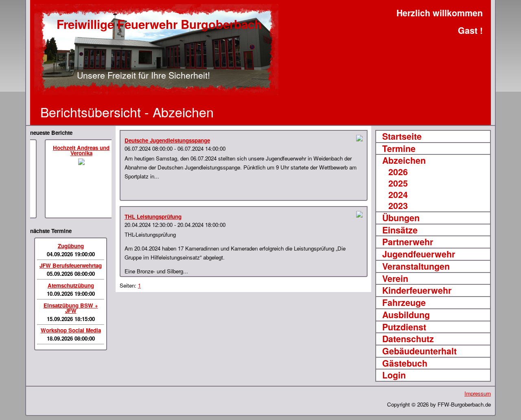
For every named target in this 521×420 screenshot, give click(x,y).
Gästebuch (404, 363)
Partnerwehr (407, 242)
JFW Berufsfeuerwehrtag (70, 265)
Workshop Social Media (71, 330)
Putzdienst (404, 327)
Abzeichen (404, 160)
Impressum (477, 393)
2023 (398, 205)
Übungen (401, 218)
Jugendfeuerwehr (418, 254)
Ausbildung (406, 315)
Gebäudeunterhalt (419, 351)
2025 (398, 183)
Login (394, 375)
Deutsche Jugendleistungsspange (167, 140)
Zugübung (71, 246)
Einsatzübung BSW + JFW (71, 307)
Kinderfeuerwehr (416, 290)
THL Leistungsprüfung (153, 216)
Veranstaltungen (416, 266)
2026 (398, 172)
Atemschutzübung (71, 285)
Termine (399, 148)
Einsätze (400, 230)
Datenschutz (408, 339)
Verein (395, 278)
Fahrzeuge (404, 302)
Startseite (402, 136)
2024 (398, 194)
